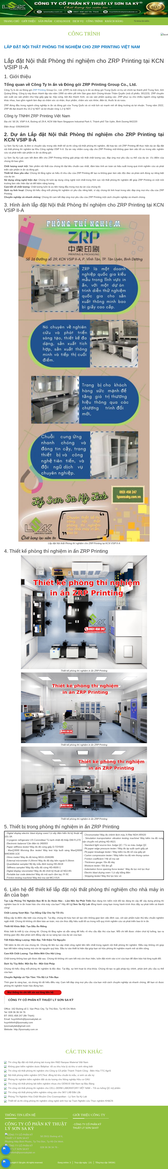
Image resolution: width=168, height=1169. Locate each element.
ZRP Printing (39, 90)
